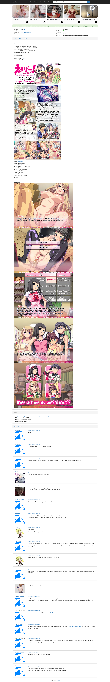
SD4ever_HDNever (19, 596)
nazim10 (17, 527)
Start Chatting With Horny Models (71, 19)
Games (24, 29)
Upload (21, 2)
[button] (57, 2)
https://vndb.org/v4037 (26, 32)
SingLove (17, 472)
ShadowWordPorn (19, 499)
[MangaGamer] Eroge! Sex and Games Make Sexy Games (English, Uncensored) (35, 416)
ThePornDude (47, 2)
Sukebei (14, 2)
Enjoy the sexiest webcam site (53, 19)
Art (21, 29)
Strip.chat (15, 23)
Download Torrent (19, 39)
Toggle (58, 680)
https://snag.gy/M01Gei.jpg (75, 626)
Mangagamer (21, 161)
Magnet (28, 39)
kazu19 (17, 569)
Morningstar (18, 430)
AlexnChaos (18, 458)
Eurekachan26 (18, 444)
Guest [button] (95, 2)
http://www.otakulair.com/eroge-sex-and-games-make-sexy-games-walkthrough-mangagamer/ (67, 612)
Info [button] (26, 2)
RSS (31, 2)
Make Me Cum (16, 19)
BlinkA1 (17, 485)
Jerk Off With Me (33, 19)
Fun (41, 2)
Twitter (36, 2)
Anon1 (16, 666)
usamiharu (17, 513)
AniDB (23, 58)
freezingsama (18, 582)
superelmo (23, 31)
